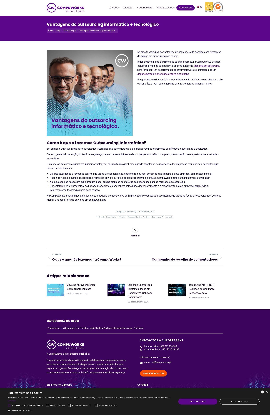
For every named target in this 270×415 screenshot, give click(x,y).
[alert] (135, 401)
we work (169, 217)
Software (138, 328)
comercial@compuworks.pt (157, 362)
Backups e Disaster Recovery (118, 328)
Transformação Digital (91, 328)
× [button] (266, 392)
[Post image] (55, 290)
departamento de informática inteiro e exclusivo (163, 73)
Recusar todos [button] (239, 401)
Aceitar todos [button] (198, 401)
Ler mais (12, 400)
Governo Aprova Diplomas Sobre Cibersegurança (81, 286)
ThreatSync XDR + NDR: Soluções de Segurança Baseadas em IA (202, 289)
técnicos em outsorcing (206, 65)
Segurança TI (71, 328)
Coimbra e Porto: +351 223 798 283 (161, 349)
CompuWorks (111, 217)
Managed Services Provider (138, 217)
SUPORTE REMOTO (153, 373)
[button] (90, 411)
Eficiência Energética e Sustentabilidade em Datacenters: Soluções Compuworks (140, 291)
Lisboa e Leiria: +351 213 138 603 (160, 346)
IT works (122, 217)
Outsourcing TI (131, 211)
